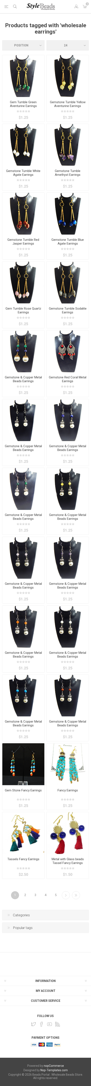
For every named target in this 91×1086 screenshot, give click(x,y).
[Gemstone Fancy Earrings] (68, 420)
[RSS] (57, 1024)
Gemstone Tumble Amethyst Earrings (67, 173)
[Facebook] (41, 1024)
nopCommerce (54, 1065)
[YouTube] (49, 1024)
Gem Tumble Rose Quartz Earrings (23, 310)
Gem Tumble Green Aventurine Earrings (23, 104)
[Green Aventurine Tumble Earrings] (23, 76)
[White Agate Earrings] (23, 145)
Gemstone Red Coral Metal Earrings (67, 379)
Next (66, 895)
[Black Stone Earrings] (23, 420)
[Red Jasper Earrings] (23, 214)
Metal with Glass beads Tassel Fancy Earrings (68, 861)
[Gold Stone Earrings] (68, 695)
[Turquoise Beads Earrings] (23, 695)
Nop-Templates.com (54, 1070)
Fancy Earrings (68, 790)
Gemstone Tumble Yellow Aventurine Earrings (67, 104)
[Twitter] (33, 1024)
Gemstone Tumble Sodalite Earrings (68, 310)
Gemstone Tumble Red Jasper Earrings (23, 241)
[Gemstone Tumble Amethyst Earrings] (68, 145)
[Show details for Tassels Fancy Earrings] (23, 833)
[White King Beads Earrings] (68, 627)
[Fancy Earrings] (68, 351)
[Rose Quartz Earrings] (23, 282)
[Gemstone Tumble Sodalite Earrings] (68, 282)
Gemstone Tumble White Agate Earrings (23, 173)
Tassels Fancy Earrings (23, 859)
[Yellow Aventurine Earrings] (68, 76)
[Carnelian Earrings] (23, 627)
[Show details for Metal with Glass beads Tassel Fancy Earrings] (68, 833)
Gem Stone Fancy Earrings (23, 790)
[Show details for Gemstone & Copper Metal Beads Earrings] (23, 351)
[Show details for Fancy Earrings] (68, 764)
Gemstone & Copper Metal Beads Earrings (23, 379)
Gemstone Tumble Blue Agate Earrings (67, 241)
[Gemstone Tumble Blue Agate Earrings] (68, 214)
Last (76, 895)
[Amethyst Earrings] (68, 558)
